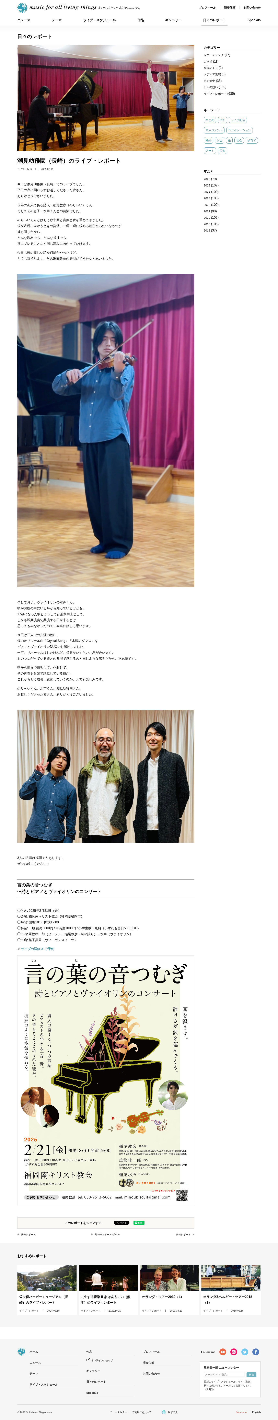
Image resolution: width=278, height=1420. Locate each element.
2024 (207, 192)
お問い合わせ (252, 7)
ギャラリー (173, 20)
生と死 (210, 120)
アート (210, 150)
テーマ (57, 20)
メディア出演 (212, 74)
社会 (239, 140)
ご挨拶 (208, 61)
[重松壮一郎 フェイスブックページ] (255, 1351)
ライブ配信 (238, 120)
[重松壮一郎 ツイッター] (244, 1351)
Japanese (241, 1412)
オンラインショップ (102, 1360)
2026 (207, 179)
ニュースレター (118, 1412)
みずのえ (173, 1412)
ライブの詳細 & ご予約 (37, 949)
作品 (140, 20)
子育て (251, 140)
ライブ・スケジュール (99, 20)
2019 (207, 224)
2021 (207, 211)
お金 (219, 140)
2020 (207, 217)
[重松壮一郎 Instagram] (233, 1351)
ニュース (23, 20)
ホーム (34, 1351)
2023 (207, 198)
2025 (207, 185)
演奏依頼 (229, 7)
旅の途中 (209, 81)
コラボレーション (239, 130)
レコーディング (214, 55)
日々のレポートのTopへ (107, 1234)
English (256, 1412)
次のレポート (183, 1234)
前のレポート (28, 1234)
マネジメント (214, 130)
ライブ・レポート (27, 169)
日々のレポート (214, 20)
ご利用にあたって (142, 1412)
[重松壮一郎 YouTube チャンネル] (222, 1351)
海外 (208, 140)
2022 (207, 204)
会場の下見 (211, 67)
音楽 (222, 150)
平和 (222, 120)
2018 (207, 230)
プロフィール (207, 7)
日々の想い (211, 87)
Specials (254, 20)
